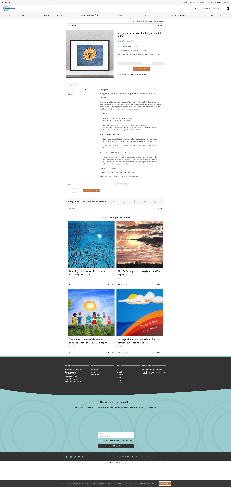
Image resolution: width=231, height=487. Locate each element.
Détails (111, 284)
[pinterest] (9, 2)
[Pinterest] (145, 201)
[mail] (15, 2)
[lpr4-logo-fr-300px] (8, 6)
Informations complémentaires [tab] (78, 90)
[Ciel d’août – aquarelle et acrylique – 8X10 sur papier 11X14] (139, 244)
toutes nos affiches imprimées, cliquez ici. (120, 172)
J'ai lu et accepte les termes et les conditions (117, 440)
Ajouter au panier (141, 68)
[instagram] (5, 2)
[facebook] (2, 2)
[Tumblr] (134, 201)
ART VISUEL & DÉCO (142, 74)
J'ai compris (164, 483)
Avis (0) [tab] (70, 94)
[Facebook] (114, 201)
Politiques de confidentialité (147, 483)
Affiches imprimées (129, 74)
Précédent (72, 25)
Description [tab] (72, 85)
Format (120, 63)
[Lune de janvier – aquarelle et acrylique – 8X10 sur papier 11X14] (91, 244)
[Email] (155, 201)
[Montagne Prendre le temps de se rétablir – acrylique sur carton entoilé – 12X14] (139, 312)
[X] (124, 201)
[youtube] (12, 2)
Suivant (159, 25)
